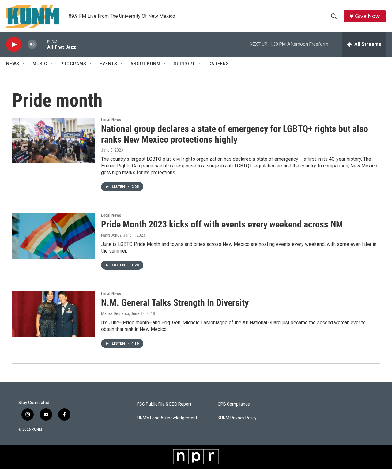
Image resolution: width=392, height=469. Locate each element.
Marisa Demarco (115, 313)
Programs (73, 63)
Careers (218, 63)
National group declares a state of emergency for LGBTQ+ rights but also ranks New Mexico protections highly (234, 134)
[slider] (42, 44)
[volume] (32, 44)
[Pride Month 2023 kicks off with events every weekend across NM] (53, 236)
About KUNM (145, 63)
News (12, 63)
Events (108, 63)
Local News (111, 119)
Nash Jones (111, 235)
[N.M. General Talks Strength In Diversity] (53, 314)
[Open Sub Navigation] (23, 63)
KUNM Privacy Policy (237, 418)
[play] (14, 44)
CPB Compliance (234, 404)
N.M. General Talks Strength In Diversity (175, 302)
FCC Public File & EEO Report (164, 404)
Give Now (367, 16)
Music (39, 63)
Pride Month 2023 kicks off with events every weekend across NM (222, 224)
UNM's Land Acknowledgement (167, 418)
